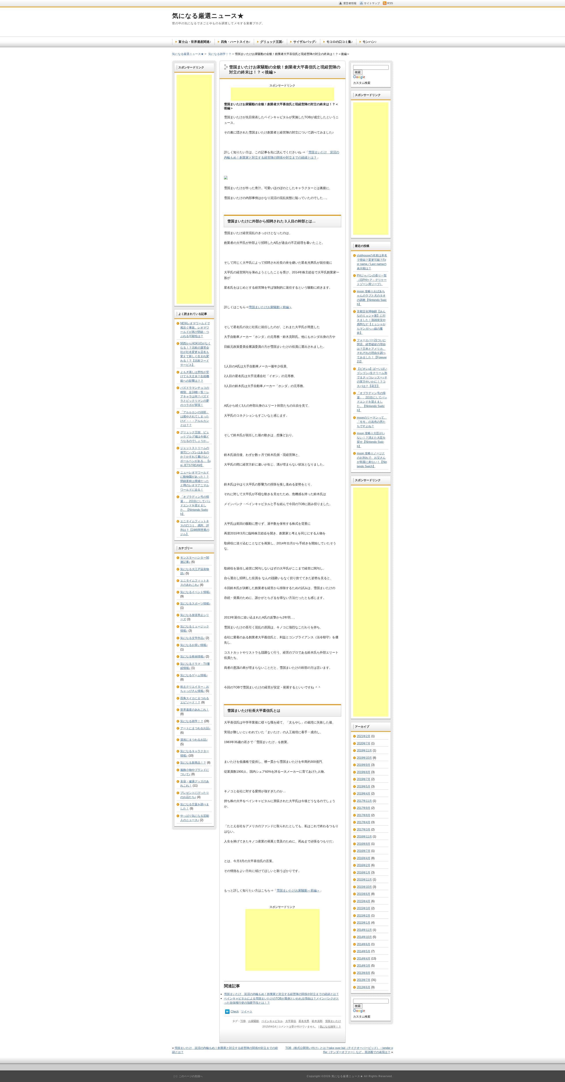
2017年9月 (363, 808)
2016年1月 (363, 872)
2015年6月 (363, 894)
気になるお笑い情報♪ (194, 645)
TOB (243, 1021)
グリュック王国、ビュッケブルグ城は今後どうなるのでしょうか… (194, 437)
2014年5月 (363, 951)
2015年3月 (363, 908)
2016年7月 (363, 851)
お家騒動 (253, 1021)
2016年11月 (364, 836)
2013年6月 (363, 987)
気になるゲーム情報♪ (194, 675)
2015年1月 (363, 922)
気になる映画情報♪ (192, 656)
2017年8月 (363, 815)
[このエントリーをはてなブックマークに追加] (227, 1012)
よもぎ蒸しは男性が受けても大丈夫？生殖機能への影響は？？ (194, 376)
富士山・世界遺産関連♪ (195, 41)
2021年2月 (363, 736)
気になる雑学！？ (330, 1026)
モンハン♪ (370, 41)
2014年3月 (363, 965)
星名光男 (304, 1021)
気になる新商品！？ (193, 762)
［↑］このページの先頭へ (187, 1076)
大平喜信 (290, 1021)
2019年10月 (364, 757)
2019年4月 (363, 793)
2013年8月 (363, 973)
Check (235, 1011)
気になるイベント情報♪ (195, 592)
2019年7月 (363, 779)
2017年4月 (363, 822)
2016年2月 (363, 865)
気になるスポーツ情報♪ (195, 603)
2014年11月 (364, 930)
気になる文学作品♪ (192, 638)
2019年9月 (363, 764)
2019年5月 (363, 786)
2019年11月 (364, 750)
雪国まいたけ (333, 1021)
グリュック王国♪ (271, 41)
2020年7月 (363, 743)
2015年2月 (363, 915)
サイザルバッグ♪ (304, 41)
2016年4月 (363, 858)
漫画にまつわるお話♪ (194, 739)
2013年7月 (363, 980)
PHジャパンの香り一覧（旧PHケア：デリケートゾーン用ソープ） (372, 280)
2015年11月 (364, 879)
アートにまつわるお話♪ (195, 728)
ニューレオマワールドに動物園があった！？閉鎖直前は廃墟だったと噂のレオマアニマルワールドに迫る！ (194, 481)
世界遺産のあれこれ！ (194, 709)
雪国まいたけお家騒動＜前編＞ (270, 307)
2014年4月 (363, 958)
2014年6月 (363, 944)
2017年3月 (363, 829)
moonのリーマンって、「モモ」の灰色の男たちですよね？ (372, 422)
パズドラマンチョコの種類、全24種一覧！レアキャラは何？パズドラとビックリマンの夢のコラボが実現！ (194, 396)
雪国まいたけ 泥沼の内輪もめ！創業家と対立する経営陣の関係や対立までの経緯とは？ (281, 994)
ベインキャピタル (272, 1021)
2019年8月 (363, 772)
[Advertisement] (282, 94)
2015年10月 (364, 887)
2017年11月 (364, 800)
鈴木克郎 (317, 1021)
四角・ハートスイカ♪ (235, 41)
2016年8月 (363, 843)
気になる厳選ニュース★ (188, 54)
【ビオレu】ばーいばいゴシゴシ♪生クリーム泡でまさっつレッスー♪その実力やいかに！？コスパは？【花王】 (372, 377)
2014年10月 (364, 937)
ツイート (246, 1011)
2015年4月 (363, 901)
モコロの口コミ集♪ (339, 41)
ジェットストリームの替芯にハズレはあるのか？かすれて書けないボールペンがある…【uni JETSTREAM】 (195, 456)
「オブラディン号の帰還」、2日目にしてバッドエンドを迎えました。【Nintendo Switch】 (195, 505)
